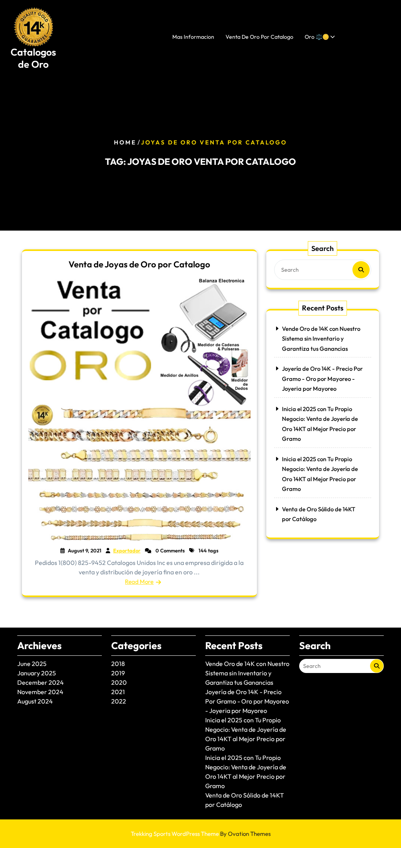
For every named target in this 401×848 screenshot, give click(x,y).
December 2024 (40, 682)
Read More (139, 581)
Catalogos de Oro (33, 58)
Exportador (127, 550)
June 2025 (32, 664)
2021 (118, 692)
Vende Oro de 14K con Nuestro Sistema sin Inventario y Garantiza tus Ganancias (321, 338)
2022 (118, 701)
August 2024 (35, 701)
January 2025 (36, 673)
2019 (118, 673)
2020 (119, 682)
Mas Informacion (193, 36)
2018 (118, 664)
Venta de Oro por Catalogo (259, 36)
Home (125, 142)
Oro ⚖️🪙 (317, 36)
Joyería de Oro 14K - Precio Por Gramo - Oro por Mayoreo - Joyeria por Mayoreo (322, 378)
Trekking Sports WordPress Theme (201, 833)
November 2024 (40, 692)
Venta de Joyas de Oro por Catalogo (139, 264)
